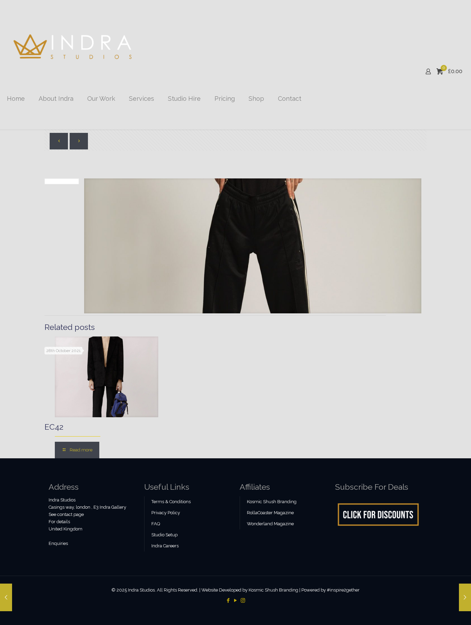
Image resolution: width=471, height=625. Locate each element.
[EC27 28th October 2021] (465, 597)
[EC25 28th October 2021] (6, 597)
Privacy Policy (165, 512)
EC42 (53, 426)
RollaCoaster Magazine (270, 512)
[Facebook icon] (228, 600)
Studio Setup (164, 534)
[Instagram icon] (242, 600)
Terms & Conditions (171, 501)
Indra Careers (165, 545)
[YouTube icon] (235, 600)
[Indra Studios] (73, 47)
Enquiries (58, 543)
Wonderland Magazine (270, 523)
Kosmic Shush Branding (272, 501)
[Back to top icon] (438, 611)
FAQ (155, 523)
